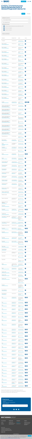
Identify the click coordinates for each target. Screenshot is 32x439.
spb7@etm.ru (13, 383)
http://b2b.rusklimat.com (5, 232)
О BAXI (2, 422)
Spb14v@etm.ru (14, 320)
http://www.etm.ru (4, 309)
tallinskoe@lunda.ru (14, 184)
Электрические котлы (12, 423)
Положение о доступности (5, 428)
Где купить (23, 1)
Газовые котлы (11, 422)
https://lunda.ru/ (4, 166)
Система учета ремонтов (26, 424)
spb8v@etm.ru (14, 340)
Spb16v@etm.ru (14, 313)
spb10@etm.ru (14, 309)
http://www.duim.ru (4, 140)
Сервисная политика (27, 422)
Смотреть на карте (21, 41)
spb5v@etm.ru (14, 351)
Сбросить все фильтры (6, 33)
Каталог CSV (3, 432)
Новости (2, 423)
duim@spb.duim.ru (14, 140)
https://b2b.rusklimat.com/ (5, 238)
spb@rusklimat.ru (14, 238)
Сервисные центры (27, 423)
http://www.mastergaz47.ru (5, 206)
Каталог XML (3, 431)
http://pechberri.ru (4, 188)
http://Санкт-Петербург (5, 154)
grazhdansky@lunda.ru (15, 162)
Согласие (8, 437)
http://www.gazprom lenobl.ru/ (6, 110)
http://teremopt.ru (4, 217)
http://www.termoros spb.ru (5, 272)
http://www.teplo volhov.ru (5, 192)
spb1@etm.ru (13, 379)
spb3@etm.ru (13, 366)
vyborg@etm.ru (14, 386)
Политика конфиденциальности (6, 430)
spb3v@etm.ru (14, 358)
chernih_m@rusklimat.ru (15, 232)
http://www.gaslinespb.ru (5, 102)
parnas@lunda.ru (14, 154)
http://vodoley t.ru (4, 203)
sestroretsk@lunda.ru (14, 180)
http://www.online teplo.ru (5, 214)
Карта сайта (3, 427)
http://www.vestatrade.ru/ (5, 44)
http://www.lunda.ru (4, 162)
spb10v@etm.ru (14, 336)
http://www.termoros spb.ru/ (6, 279)
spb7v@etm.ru (14, 347)
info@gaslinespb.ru (14, 102)
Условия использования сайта (6, 429)
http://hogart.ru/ (4, 294)
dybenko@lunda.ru (14, 169)
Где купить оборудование (19, 422)
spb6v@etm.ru (14, 370)
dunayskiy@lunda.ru (14, 166)
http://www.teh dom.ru (5, 285)
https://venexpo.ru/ (4, 290)
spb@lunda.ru (13, 173)
